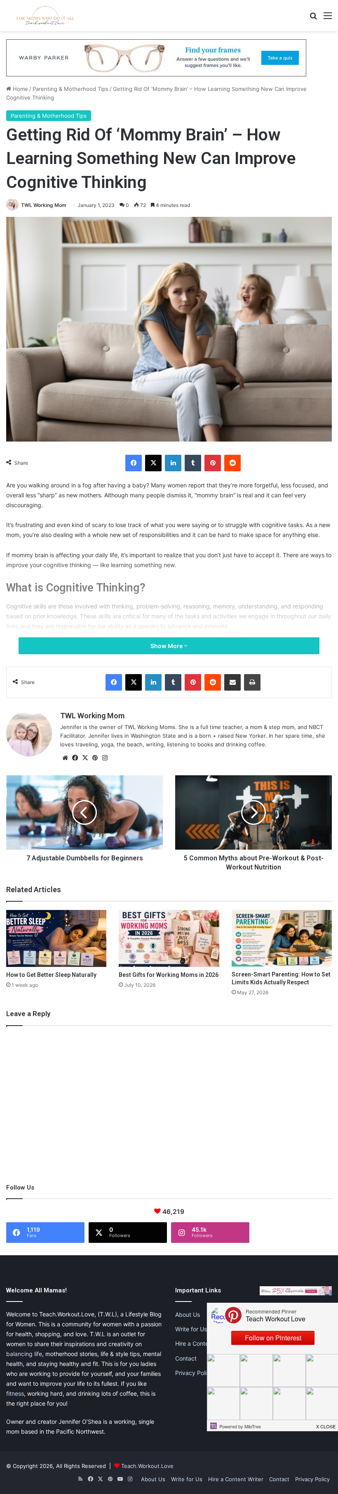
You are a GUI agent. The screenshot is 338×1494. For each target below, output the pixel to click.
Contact (186, 1358)
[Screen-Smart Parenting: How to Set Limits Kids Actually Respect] (282, 938)
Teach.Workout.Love (147, 1466)
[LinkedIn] (173, 463)
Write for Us (191, 1328)
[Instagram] (105, 758)
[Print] (252, 682)
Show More (167, 645)
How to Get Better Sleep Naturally (51, 974)
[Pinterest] (212, 463)
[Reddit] (232, 463)
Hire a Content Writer (203, 1343)
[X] (153, 463)
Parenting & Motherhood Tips (70, 89)
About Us (187, 1314)
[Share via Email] (232, 682)
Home (19, 89)
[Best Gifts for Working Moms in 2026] (169, 938)
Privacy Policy (194, 1372)
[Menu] (328, 18)
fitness (15, 1393)
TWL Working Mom (43, 205)
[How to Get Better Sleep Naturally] (56, 938)
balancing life (24, 1353)
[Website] (65, 758)
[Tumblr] (193, 463)
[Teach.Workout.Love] (45, 15)
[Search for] (313, 18)
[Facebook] (133, 463)
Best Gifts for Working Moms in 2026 (168, 974)
